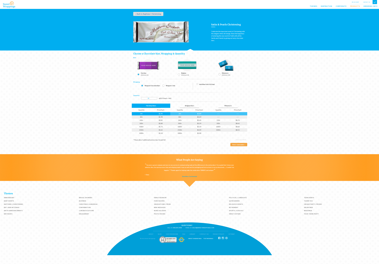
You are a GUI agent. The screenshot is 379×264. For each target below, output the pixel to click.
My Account (355, 2)
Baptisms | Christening (13, 204)
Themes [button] (313, 6)
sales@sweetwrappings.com (203, 227)
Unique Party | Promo (313, 204)
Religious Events (236, 204)
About (151, 234)
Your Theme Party (311, 214)
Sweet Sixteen (235, 214)
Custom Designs (172, 234)
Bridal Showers (85, 197)
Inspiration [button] (326, 6)
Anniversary (9, 197)
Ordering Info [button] (370, 6)
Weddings (308, 210)
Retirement (233, 207)
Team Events (309, 197)
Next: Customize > (238, 145)
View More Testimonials (189, 176)
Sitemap (232, 234)
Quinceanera (234, 201)
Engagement (84, 214)
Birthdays (8, 214)
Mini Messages (160, 207)
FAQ (183, 234)
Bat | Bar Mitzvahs (11, 207)
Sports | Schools (236, 210)
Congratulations (86, 210)
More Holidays (160, 210)
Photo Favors (159, 214)
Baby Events (9, 201)
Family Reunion (160, 197)
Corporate (341, 6)
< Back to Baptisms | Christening (148, 14)
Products (355, 6)
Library (192, 234)
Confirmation (85, 207)
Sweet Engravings (195, 238)
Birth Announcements (13, 210)
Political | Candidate (238, 197)
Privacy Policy (218, 234)
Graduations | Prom (162, 204)
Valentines (308, 207)
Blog (160, 234)
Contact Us (366, 2)
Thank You (308, 201)
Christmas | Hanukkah (88, 204)
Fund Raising (159, 201)
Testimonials (208, 238)
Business (82, 201)
